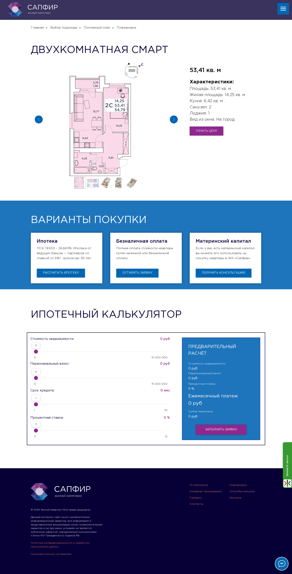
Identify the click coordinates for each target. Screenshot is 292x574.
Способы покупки (242, 491)
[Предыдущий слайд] (39, 119)
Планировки (238, 485)
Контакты (196, 504)
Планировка (126, 27)
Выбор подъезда (63, 27)
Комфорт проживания (205, 491)
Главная (37, 27)
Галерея (195, 498)
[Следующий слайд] (174, 119)
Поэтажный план (97, 27)
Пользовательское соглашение (51, 554)
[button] (206, 131)
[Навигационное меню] (283, 9)
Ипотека (235, 498)
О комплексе (199, 485)
